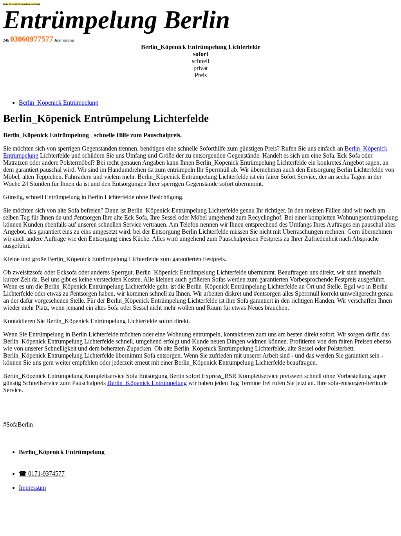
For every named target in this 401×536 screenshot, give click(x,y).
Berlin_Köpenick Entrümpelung (58, 102)
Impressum (32, 487)
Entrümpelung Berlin (116, 19)
